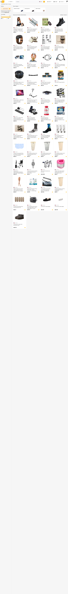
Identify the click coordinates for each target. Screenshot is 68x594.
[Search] (44, 2)
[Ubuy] (2, 1)
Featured (65, 14)
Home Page (3, 4)
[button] (49, 1)
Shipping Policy (7, 12)
